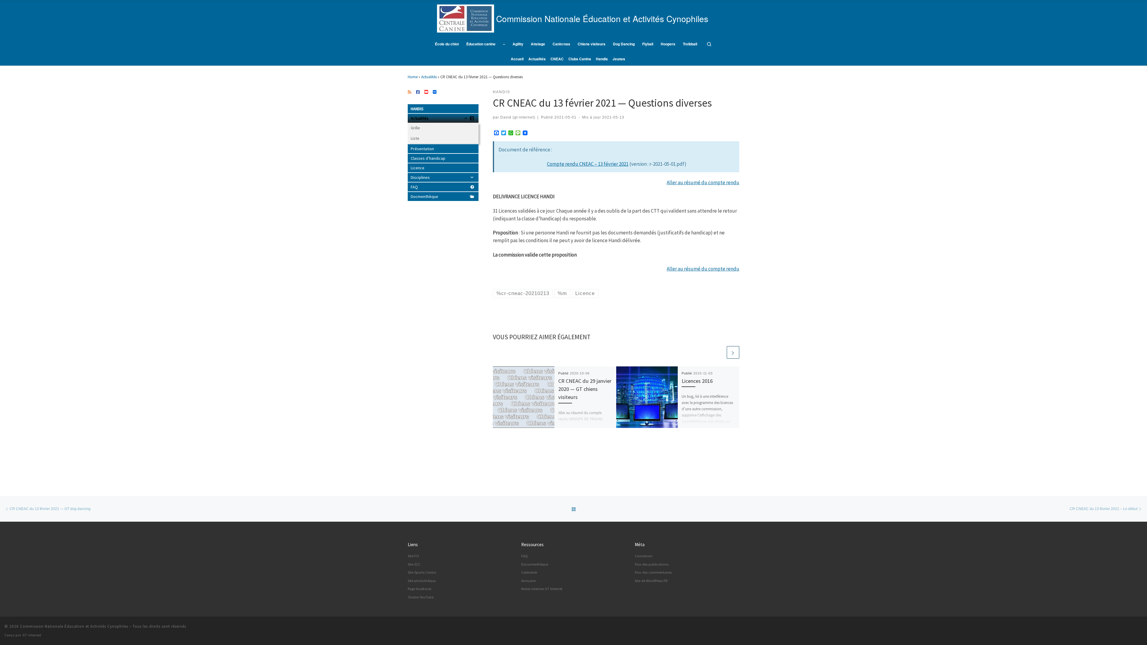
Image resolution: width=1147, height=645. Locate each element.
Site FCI (413, 556)
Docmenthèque (424, 196)
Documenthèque (534, 564)
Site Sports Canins (422, 572)
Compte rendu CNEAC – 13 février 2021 (587, 164)
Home (413, 76)
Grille (415, 127)
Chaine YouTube (420, 597)
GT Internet (32, 635)
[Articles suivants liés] (733, 352)
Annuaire (528, 580)
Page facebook (419, 588)
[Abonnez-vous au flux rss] (409, 92)
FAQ (414, 187)
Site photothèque (422, 580)
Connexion (643, 556)
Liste (415, 138)
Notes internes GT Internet (541, 588)
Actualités (429, 76)
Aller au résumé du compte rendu (703, 182)
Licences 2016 (697, 380)
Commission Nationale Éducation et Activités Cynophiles (74, 626)
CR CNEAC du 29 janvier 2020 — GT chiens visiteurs (584, 389)
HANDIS (417, 108)
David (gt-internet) (517, 117)
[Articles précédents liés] (719, 352)
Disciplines (420, 177)
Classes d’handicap (428, 158)
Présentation (422, 148)
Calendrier (529, 572)
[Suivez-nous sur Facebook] (418, 92)
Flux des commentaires (653, 572)
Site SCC (414, 564)
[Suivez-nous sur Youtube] (426, 92)
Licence (417, 168)
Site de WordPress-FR (651, 580)
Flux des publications (651, 564)
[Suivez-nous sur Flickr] (434, 92)
